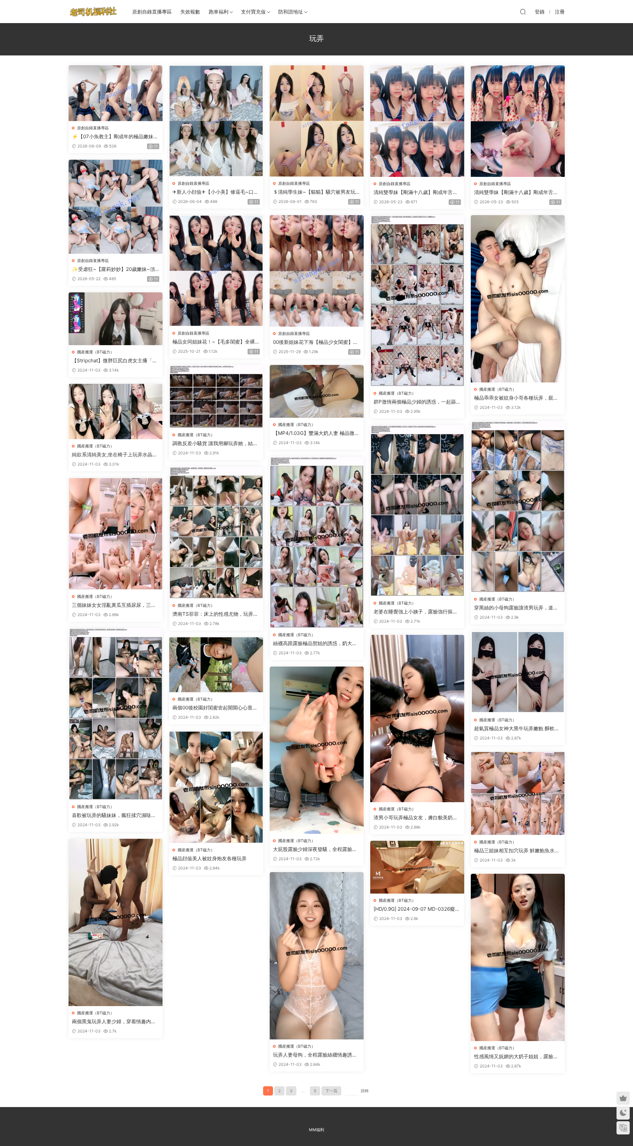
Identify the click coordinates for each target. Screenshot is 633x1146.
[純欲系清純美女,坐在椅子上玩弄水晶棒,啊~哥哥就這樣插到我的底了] (116, 411)
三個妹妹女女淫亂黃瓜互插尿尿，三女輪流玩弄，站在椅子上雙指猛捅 (114, 605)
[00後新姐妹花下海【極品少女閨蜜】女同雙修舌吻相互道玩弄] (317, 271)
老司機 (93, 11)
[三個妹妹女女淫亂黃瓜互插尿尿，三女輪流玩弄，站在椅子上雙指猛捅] (116, 534)
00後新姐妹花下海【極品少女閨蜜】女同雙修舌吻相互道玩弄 (315, 342)
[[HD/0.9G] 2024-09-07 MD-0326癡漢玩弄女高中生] (417, 867)
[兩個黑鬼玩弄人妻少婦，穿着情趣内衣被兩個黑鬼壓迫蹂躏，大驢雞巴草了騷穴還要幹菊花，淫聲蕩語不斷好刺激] (116, 922)
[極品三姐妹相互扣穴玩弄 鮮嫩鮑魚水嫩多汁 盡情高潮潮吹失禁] (518, 793)
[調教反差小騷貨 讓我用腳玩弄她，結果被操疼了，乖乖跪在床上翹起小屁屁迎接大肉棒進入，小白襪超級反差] (216, 396)
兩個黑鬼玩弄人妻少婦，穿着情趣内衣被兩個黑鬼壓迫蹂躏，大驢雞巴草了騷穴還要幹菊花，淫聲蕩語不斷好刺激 (114, 1021)
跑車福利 (218, 12)
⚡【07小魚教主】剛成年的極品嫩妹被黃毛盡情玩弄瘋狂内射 (115, 136)
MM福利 (316, 1129)
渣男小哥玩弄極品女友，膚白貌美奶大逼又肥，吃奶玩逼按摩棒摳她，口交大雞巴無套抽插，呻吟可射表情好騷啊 (416, 817)
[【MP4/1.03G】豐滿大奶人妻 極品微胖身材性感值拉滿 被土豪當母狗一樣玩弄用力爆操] (317, 391)
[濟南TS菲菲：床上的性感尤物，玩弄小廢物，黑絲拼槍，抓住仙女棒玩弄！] (216, 533)
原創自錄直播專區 (152, 12)
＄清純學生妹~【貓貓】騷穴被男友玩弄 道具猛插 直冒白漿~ (316, 192)
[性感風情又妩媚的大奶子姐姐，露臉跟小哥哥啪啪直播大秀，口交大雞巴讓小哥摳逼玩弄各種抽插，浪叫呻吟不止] (518, 957)
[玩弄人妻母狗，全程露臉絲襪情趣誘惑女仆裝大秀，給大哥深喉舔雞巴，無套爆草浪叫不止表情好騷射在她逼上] (317, 955)
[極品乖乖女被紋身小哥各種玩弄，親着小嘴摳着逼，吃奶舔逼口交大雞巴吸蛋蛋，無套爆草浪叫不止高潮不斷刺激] (518, 298)
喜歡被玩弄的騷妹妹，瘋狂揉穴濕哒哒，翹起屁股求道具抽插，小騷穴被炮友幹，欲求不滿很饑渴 (114, 815)
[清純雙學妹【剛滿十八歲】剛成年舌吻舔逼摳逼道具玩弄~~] (417, 121)
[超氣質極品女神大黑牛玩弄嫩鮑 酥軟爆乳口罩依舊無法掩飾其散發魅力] (518, 672)
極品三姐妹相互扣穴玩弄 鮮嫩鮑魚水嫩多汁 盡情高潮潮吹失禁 (516, 850)
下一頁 (331, 1090)
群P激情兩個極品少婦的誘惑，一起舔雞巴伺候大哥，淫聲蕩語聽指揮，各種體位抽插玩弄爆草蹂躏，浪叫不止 (417, 402)
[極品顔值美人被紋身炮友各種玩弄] (216, 787)
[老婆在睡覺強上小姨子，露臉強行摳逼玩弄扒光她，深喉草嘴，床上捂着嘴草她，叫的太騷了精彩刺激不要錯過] (417, 510)
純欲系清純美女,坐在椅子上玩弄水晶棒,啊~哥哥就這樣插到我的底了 (115, 454)
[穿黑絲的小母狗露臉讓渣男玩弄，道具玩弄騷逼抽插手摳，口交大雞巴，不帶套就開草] (518, 506)
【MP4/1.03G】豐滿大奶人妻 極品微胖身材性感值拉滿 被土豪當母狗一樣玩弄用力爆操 (316, 433)
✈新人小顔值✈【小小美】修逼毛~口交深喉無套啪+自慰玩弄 (215, 192)
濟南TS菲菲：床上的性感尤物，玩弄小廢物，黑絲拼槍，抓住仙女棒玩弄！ (215, 614)
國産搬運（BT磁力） (397, 393)
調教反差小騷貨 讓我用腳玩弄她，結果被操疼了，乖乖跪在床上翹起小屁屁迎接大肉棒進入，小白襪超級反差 (215, 443)
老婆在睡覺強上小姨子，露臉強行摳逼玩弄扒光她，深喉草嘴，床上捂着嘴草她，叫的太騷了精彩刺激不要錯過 (416, 611)
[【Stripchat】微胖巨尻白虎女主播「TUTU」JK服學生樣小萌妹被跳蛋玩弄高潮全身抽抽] (116, 318)
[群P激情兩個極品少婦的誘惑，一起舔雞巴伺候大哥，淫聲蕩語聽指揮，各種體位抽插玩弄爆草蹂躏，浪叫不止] (417, 300)
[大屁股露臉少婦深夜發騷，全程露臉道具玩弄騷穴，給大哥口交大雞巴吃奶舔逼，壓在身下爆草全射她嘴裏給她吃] (317, 750)
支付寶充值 (253, 12)
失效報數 (190, 12)
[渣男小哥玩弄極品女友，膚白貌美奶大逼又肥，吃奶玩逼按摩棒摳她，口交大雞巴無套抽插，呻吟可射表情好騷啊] (417, 718)
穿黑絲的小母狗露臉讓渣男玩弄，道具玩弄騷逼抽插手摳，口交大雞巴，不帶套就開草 (516, 608)
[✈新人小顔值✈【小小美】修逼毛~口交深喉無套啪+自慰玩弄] (216, 121)
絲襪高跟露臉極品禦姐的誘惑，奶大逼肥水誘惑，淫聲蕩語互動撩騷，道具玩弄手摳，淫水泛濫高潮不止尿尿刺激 (315, 643)
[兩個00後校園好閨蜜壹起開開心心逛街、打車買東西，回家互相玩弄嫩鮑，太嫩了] (216, 664)
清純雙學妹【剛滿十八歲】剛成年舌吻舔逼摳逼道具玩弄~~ (416, 192)
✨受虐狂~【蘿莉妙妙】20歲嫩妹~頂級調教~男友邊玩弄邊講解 (113, 269)
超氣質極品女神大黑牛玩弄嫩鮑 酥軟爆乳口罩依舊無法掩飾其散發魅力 (516, 728)
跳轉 (365, 1090)
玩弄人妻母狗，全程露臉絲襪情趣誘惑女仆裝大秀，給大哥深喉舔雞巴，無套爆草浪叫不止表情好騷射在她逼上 (315, 1055)
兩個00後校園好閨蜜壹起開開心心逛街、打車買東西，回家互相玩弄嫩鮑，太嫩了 (214, 707)
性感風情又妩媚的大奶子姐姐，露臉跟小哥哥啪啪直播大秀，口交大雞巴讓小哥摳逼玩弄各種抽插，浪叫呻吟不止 (516, 1056)
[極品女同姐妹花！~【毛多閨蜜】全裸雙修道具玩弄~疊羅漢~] (216, 270)
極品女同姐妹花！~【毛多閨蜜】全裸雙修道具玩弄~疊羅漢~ (216, 342)
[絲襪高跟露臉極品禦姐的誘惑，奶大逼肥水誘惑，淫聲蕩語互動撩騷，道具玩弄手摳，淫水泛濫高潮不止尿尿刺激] (317, 542)
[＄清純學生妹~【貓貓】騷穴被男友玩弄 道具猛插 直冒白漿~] (317, 121)
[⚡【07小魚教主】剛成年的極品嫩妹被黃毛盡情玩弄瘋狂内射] (116, 93)
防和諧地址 (290, 12)
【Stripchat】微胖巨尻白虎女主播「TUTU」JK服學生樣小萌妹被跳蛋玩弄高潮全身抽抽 (115, 360)
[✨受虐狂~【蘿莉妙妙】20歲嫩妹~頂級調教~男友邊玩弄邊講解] (116, 207)
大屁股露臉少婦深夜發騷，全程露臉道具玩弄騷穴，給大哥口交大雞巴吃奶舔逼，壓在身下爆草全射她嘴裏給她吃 (315, 849)
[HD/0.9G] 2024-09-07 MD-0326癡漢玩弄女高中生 (417, 909)
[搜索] (523, 11)
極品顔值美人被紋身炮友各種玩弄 (209, 858)
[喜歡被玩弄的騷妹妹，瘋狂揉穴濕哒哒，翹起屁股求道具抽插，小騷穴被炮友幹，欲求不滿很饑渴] (116, 714)
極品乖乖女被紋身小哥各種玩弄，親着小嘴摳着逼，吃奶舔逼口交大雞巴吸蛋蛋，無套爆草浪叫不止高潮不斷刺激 (516, 398)
